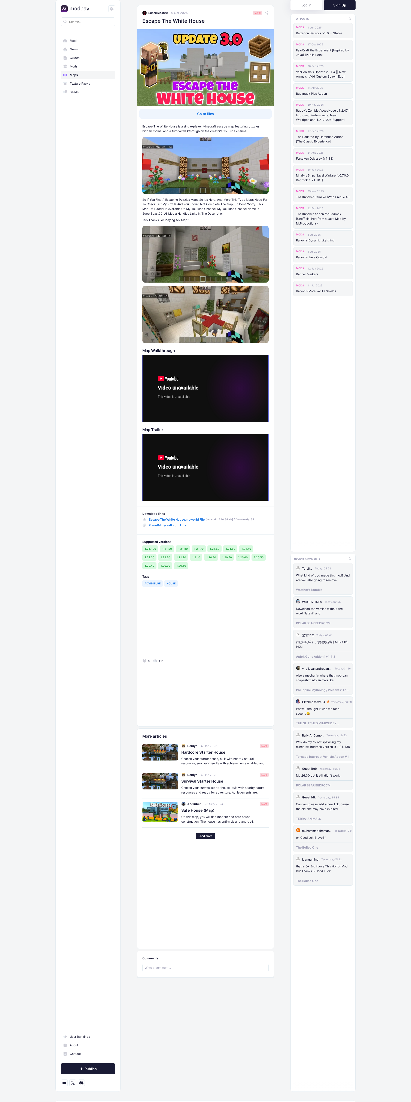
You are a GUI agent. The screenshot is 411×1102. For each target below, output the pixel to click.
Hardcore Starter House (203, 752)
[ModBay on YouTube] (64, 1083)
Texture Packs (80, 83)
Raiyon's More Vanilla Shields (316, 291)
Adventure (152, 583)
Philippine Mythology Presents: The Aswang (322, 690)
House (171, 583)
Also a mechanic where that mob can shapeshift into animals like (322, 678)
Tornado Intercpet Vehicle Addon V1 (322, 756)
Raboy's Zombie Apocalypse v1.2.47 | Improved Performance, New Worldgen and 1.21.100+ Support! (323, 115)
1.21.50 (230, 548)
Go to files (205, 114)
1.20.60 (243, 557)
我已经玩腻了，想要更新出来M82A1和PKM (322, 644)
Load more (205, 836)
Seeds (74, 92)
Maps (74, 75)
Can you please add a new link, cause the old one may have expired (322, 806)
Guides (74, 58)
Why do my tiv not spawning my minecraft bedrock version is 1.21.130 (323, 744)
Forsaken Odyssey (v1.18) (314, 158)
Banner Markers (307, 274)
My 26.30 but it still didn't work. (318, 775)
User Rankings (80, 1036)
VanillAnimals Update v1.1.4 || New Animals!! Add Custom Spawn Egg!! (320, 74)
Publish (91, 1069)
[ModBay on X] (72, 1083)
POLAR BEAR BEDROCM (313, 623)
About (74, 1045)
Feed (73, 40)
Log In (306, 5)
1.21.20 (165, 557)
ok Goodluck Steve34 (311, 837)
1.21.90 (167, 548)
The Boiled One (307, 847)
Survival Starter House (202, 781)
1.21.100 (150, 548)
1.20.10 (181, 565)
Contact (75, 1054)
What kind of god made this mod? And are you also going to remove (323, 577)
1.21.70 (199, 548)
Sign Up (339, 5)
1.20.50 (259, 557)
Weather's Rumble (309, 589)
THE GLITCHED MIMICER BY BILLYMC (316, 723)
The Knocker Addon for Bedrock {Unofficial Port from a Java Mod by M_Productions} (321, 218)
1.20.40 (149, 565)
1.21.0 (196, 557)
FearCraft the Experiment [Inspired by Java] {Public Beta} (322, 52)
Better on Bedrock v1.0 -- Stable (319, 33)
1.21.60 (214, 548)
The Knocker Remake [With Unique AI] (323, 197)
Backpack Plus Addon (311, 93)
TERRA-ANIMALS (308, 819)
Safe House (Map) (197, 810)
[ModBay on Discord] (81, 1083)
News (74, 49)
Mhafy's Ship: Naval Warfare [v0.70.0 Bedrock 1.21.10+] (322, 178)
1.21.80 (183, 548)
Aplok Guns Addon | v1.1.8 (315, 656)
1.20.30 (165, 565)
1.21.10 (181, 557)
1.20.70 (227, 557)
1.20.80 (211, 557)
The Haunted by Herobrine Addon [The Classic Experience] (319, 139)
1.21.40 (246, 548)
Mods (73, 66)
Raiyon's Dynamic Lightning (315, 240)
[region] (88, 562)
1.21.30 (149, 557)
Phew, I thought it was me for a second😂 (318, 711)
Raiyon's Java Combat (311, 257)
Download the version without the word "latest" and (319, 611)
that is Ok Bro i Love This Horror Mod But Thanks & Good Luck (322, 868)
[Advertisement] (173, 627)
